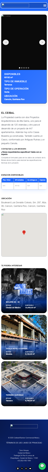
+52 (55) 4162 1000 (24, 461)
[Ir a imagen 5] (28, 67)
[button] (45, 5)
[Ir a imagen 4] (26, 67)
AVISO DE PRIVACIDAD (33, 443)
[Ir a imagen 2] (21, 67)
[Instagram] (26, 468)
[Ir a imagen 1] (19, 67)
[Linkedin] (17, 468)
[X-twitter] (22, 468)
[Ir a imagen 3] (24, 67)
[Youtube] (30, 468)
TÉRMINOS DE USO (14, 443)
